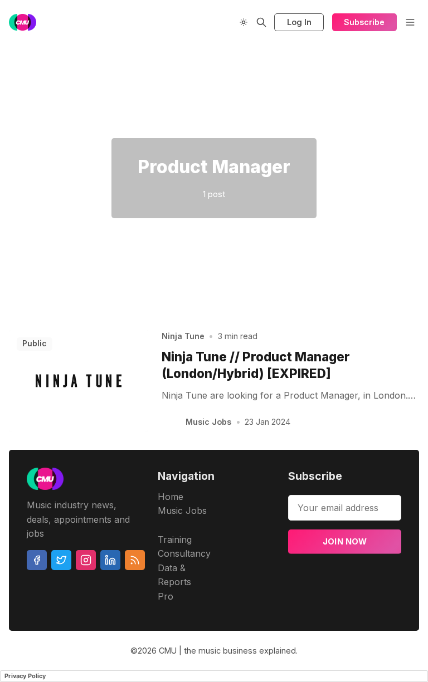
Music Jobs (208, 421)
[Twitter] (61, 560)
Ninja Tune (183, 336)
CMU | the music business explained (227, 650)
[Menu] (410, 22)
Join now (345, 541)
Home (170, 496)
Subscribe (364, 22)
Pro (165, 596)
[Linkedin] (110, 560)
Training (175, 539)
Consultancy (184, 553)
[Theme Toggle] (243, 22)
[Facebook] (37, 560)
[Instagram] (86, 560)
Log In (299, 22)
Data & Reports (174, 575)
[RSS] (135, 560)
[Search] (261, 22)
